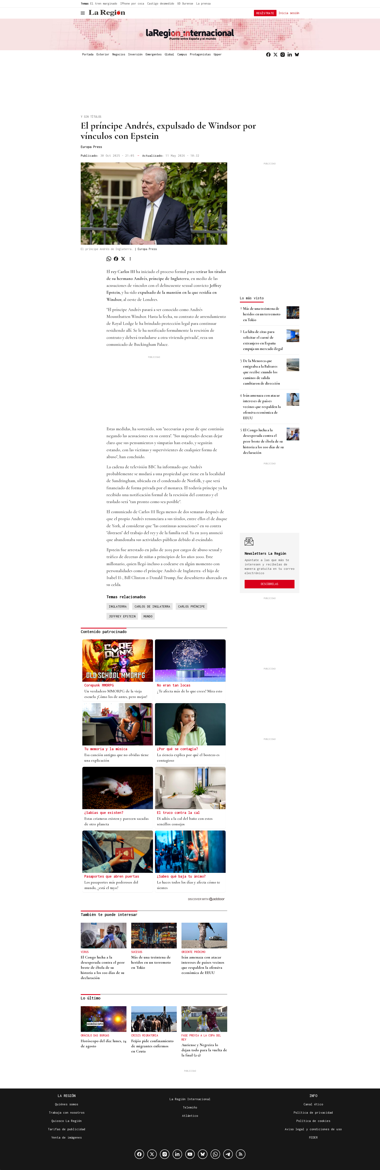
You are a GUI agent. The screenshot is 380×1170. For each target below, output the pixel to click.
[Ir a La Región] (107, 13)
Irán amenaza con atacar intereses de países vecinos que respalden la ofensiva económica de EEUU (262, 406)
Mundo (147, 616)
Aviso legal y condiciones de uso (313, 1129)
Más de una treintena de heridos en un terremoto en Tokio (261, 314)
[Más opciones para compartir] (130, 258)
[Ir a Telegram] (228, 1154)
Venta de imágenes (66, 1137)
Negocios (118, 54)
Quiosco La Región (66, 1121)
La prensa (203, 3)
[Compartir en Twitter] (123, 258)
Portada (87, 54)
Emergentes (154, 54)
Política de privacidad (313, 1112)
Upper (218, 54)
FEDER (313, 1137)
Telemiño (190, 1107)
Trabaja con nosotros (67, 1112)
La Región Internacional (190, 1099)
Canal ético (313, 1104)
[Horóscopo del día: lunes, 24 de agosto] (103, 1019)
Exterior (103, 54)
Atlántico (190, 1115)
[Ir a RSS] (240, 1154)
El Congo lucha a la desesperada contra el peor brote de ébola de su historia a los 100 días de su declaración (263, 441)
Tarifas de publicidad (66, 1129)
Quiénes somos (66, 1104)
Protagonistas (200, 54)
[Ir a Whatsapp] (215, 1154)
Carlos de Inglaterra (152, 606)
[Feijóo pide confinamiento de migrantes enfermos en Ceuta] (154, 1019)
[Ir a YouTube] (190, 1154)
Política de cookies (313, 1121)
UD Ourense (185, 3)
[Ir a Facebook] (268, 54)
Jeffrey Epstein (122, 616)
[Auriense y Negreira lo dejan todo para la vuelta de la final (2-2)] (204, 1019)
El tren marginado (103, 3)
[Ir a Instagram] (282, 54)
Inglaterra (118, 606)
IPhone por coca (132, 3)
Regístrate (265, 13)
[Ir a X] (275, 54)
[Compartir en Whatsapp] (108, 258)
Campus (182, 54)
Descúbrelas (269, 584)
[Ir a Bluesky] (296, 54)
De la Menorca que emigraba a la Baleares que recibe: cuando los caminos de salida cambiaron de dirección (261, 372)
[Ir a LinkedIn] (289, 54)
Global (169, 54)
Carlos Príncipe (191, 606)
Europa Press (91, 147)
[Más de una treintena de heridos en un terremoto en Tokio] (154, 935)
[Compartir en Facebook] (116, 258)
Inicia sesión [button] (289, 12)
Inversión (135, 54)
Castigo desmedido (160, 3)
